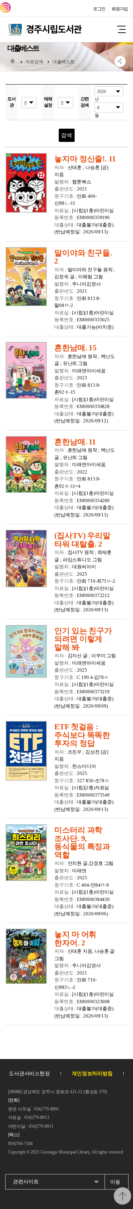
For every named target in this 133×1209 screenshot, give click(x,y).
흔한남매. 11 (75, 442)
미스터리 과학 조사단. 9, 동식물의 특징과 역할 (82, 842)
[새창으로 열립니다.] (5, 7)
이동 (115, 1182)
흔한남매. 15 (75, 348)
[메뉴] (121, 31)
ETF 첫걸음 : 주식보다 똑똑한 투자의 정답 (82, 735)
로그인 (99, 8)
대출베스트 (63, 61)
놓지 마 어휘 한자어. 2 (75, 938)
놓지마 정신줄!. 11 (85, 159)
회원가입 (120, 8)
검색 (66, 135)
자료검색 (34, 61)
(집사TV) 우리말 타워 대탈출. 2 (82, 540)
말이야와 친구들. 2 (83, 257)
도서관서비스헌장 (29, 1073)
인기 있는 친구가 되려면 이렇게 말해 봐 (83, 639)
